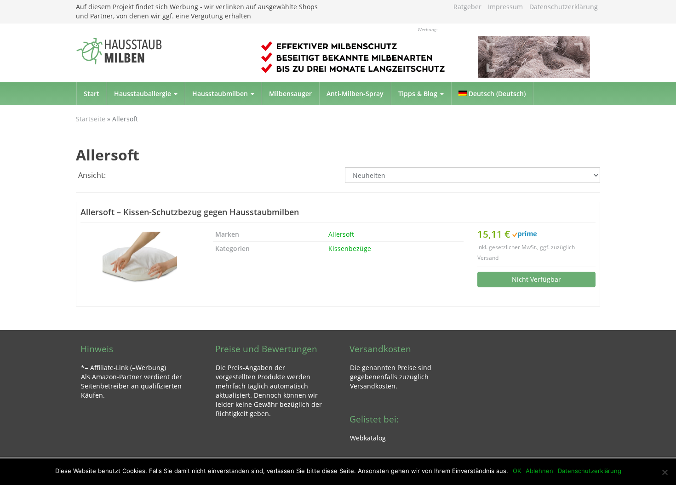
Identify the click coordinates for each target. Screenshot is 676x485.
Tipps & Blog (418, 93)
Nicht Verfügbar (536, 279)
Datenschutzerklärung (563, 6)
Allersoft (341, 234)
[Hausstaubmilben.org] (158, 51)
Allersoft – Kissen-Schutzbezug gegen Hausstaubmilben (189, 211)
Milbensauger (290, 93)
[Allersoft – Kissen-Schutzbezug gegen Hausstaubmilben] (139, 265)
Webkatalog (368, 438)
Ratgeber (467, 6)
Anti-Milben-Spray (355, 93)
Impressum (505, 6)
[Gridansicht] (118, 176)
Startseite (90, 118)
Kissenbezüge (349, 248)
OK (517, 470)
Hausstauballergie (143, 93)
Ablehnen (539, 470)
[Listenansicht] (137, 176)
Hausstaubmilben (221, 93)
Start (91, 93)
